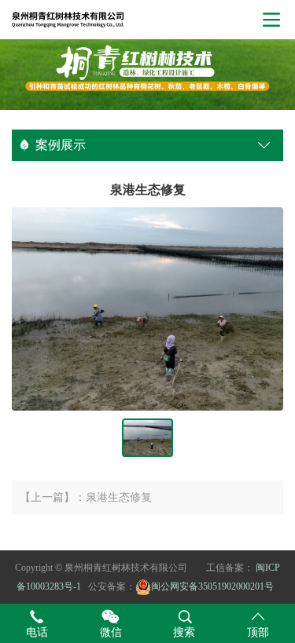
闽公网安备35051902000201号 (212, 586)
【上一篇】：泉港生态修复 (86, 497)
